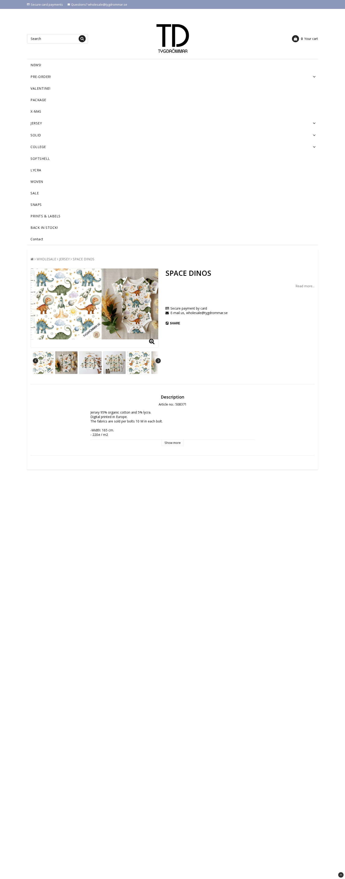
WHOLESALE (46, 259)
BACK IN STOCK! (44, 227)
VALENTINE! (40, 88)
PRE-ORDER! (41, 76)
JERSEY (36, 123)
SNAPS (36, 204)
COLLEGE (38, 147)
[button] (305, 39)
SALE (35, 193)
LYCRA (36, 170)
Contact (37, 239)
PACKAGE (38, 100)
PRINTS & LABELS (46, 216)
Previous (35, 360)
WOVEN (37, 181)
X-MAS (36, 111)
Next (158, 360)
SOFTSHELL (40, 158)
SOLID (36, 135)
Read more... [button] (304, 286)
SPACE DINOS (83, 259)
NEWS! (36, 65)
